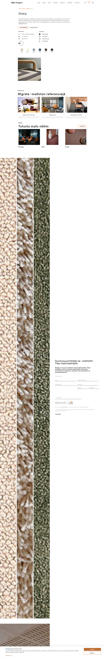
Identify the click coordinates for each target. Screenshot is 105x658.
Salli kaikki (92, 649)
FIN (89, 2)
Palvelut (49, 2)
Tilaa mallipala (58, 414)
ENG (85, 2)
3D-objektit (55, 2)
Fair (43, 147)
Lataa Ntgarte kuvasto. (22, 23)
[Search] (93, 2)
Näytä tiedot (8, 655)
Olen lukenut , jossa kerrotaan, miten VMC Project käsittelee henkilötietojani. (72, 407)
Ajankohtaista (69, 2)
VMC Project (16, 3)
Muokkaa (92, 652)
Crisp (67, 147)
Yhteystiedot (77, 2)
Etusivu (38, 2)
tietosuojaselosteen (64, 407)
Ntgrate (28, 8)
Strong (21, 147)
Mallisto (44, 2)
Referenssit (62, 2)
